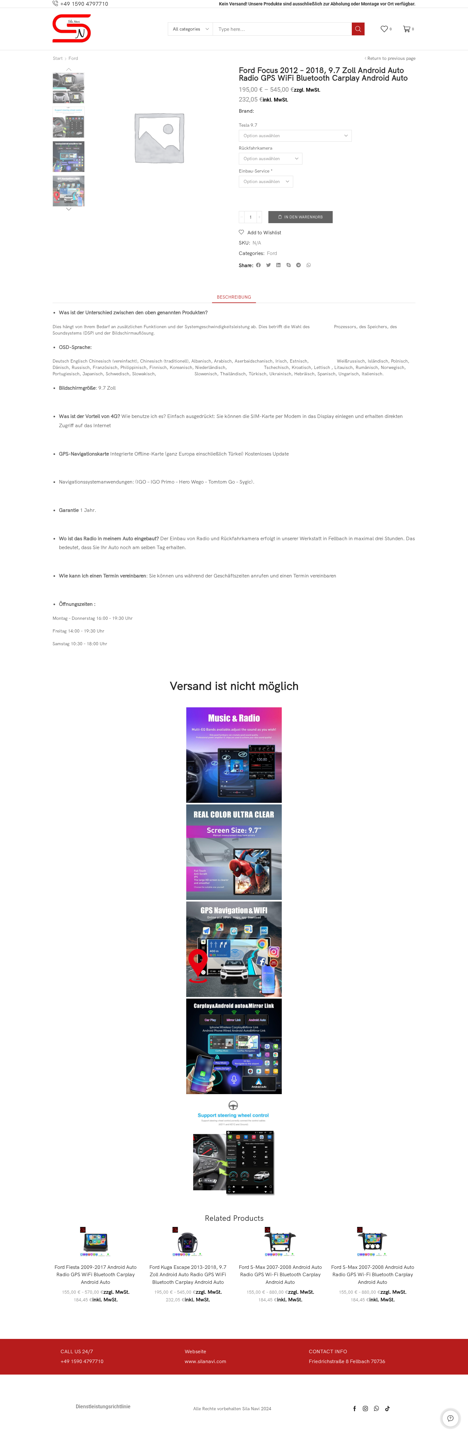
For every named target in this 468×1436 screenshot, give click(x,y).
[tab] (234, 297)
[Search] (358, 29)
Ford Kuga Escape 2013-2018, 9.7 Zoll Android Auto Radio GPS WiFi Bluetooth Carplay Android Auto (187, 1274)
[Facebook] (354, 1408)
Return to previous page (391, 58)
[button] (387, 29)
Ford (73, 58)
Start (58, 58)
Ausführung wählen (99, 1248)
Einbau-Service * (256, 171)
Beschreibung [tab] (234, 297)
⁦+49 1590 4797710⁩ (84, 3)
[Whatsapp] (376, 1408)
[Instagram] (365, 1408)
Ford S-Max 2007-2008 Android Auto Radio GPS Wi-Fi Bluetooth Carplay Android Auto (280, 1274)
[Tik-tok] (387, 1408)
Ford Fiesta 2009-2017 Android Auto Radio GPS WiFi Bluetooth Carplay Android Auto (95, 1274)
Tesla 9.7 (248, 125)
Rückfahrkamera (255, 148)
